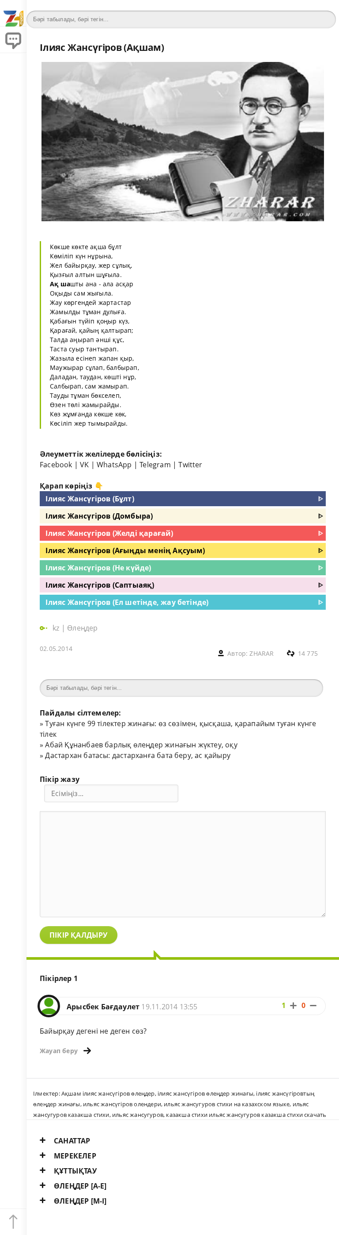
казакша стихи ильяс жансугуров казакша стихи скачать (246, 1115)
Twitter (190, 464)
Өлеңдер (82, 628)
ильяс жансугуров (137, 1115)
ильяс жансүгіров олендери (122, 1104)
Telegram (155, 464)
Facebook (56, 464)
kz (57, 628)
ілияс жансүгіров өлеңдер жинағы (205, 1093)
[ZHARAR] (13, 13)
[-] (313, 1005)
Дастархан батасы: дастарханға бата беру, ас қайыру (137, 755)
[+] (293, 1005)
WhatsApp (114, 464)
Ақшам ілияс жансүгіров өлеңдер (108, 1093)
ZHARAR (261, 653)
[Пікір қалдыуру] (13, 40)
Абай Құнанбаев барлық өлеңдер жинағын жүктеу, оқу (141, 745)
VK (84, 464)
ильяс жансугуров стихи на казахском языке (227, 1104)
